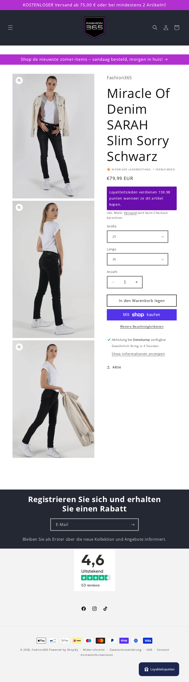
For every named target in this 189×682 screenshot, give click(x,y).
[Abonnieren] (132, 524)
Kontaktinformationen (97, 655)
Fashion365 (40, 649)
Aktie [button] (116, 367)
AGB (149, 649)
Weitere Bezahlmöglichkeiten (142, 326)
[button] (10, 27)
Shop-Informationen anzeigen (138, 353)
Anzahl (112, 272)
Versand (130, 213)
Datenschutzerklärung (126, 649)
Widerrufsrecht (94, 649)
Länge (111, 249)
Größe (111, 226)
